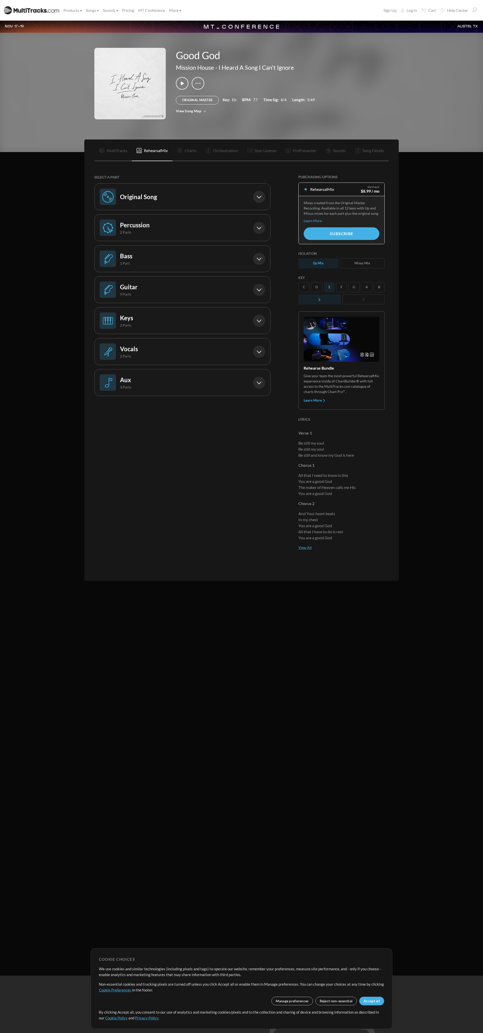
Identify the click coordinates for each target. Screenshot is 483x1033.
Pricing (128, 10)
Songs (91, 10)
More (174, 10)
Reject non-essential (336, 1001)
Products (71, 10)
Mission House (195, 67)
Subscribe (341, 233)
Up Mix (318, 263)
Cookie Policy (116, 1018)
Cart (432, 10)
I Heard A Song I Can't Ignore (256, 67)
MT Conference (151, 10)
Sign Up (390, 10)
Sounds (109, 10)
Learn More (313, 221)
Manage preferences (292, 1001)
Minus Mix (362, 263)
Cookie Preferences (115, 990)
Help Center (457, 10)
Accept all (372, 1001)
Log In (412, 10)
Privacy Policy (146, 1018)
